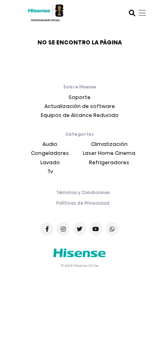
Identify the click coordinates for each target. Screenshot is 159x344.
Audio (49, 144)
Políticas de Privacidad (82, 203)
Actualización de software (79, 106)
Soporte (79, 97)
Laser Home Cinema (109, 153)
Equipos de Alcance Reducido (80, 115)
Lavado (50, 162)
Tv (50, 171)
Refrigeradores (109, 162)
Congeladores (50, 153)
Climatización (109, 144)
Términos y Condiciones (83, 192)
